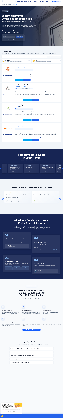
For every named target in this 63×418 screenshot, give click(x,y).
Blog (47, 1)
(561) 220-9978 (28, 140)
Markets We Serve (27, 1)
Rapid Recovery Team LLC (22, 85)
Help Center (42, 1)
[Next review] (60, 199)
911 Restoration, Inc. (20, 66)
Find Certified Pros (18, 1)
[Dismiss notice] (55, 416)
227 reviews (24, 67)
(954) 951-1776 (19, 79)
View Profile (26, 79)
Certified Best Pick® (19, 56)
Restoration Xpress (20, 105)
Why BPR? (35, 1)
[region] (31, 168)
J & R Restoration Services (22, 125)
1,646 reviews (24, 126)
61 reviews (24, 106)
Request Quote (19, 140)
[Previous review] (3, 199)
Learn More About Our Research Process (31, 329)
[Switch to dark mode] (50, 1)
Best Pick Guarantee (28, 26)
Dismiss (52, 415)
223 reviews (24, 86)
